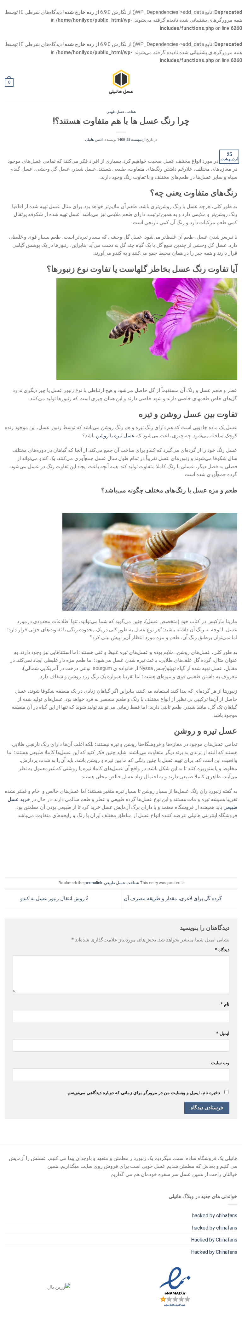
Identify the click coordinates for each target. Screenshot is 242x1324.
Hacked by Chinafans (214, 1240)
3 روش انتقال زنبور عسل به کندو (54, 898)
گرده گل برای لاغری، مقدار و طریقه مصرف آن (173, 898)
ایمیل (222, 1033)
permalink (93, 882)
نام (225, 1004)
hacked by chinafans (214, 1216)
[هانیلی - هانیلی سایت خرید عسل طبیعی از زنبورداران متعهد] (121, 82)
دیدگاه (222, 949)
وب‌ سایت (220, 1062)
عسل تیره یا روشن (115, 436)
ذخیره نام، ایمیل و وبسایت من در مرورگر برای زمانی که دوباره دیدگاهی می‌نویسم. (143, 1092)
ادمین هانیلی (94, 140)
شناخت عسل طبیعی (121, 112)
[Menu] (233, 82)
